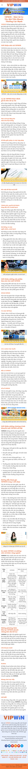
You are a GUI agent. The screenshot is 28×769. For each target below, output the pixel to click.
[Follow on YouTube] (18, 745)
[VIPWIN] (14, 5)
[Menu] (2, 5)
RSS (16, 759)
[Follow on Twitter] (9, 745)
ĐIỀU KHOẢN (4, 755)
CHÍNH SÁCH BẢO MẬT (15, 755)
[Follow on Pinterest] (12, 745)
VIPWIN (8, 723)
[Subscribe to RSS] (15, 745)
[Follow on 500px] (21, 745)
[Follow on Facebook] (6, 745)
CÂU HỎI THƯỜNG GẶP (15, 757)
